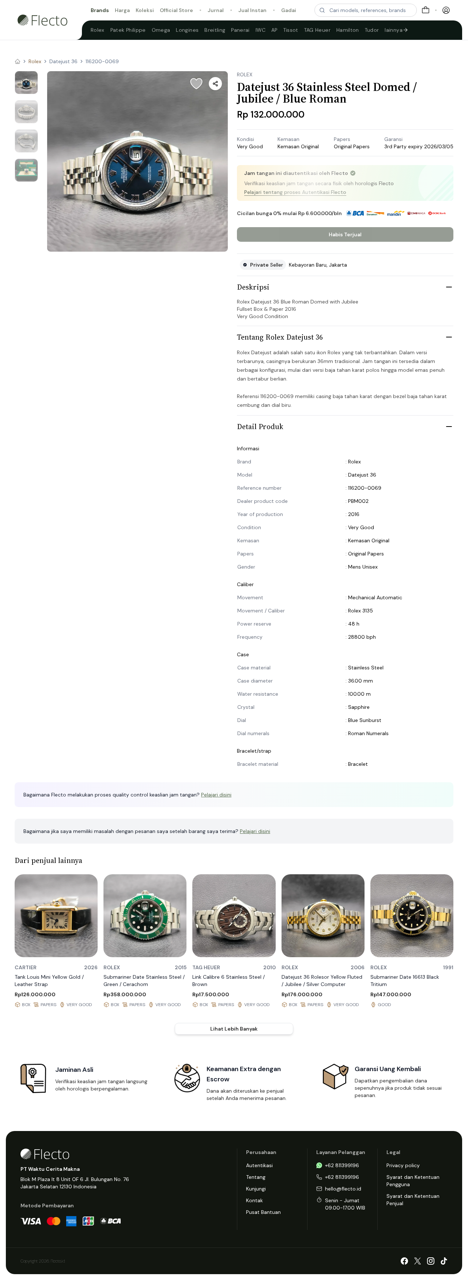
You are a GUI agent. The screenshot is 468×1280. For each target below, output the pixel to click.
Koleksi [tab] (145, 10)
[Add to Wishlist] (196, 84)
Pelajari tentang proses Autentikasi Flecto (295, 192)
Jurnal (216, 10)
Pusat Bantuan (263, 1212)
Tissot (290, 30)
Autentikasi (259, 1165)
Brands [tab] (100, 10)
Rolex (98, 30)
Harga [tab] (122, 10)
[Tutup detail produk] (449, 426)
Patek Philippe (128, 30)
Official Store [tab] (176, 10)
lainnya (393, 30)
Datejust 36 (63, 61)
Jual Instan (252, 10)
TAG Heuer (317, 30)
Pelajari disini (216, 794)
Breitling (214, 30)
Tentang (255, 1177)
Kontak (254, 1200)
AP (274, 30)
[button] (137, 161)
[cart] (425, 10)
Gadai (288, 10)
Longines (187, 30)
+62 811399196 (342, 1165)
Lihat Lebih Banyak (234, 1028)
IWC (260, 30)
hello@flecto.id (343, 1188)
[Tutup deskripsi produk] (449, 287)
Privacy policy (403, 1165)
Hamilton (347, 30)
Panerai (240, 30)
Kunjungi (256, 1188)
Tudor (372, 30)
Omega (161, 30)
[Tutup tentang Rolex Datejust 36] (449, 337)
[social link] (404, 1261)
